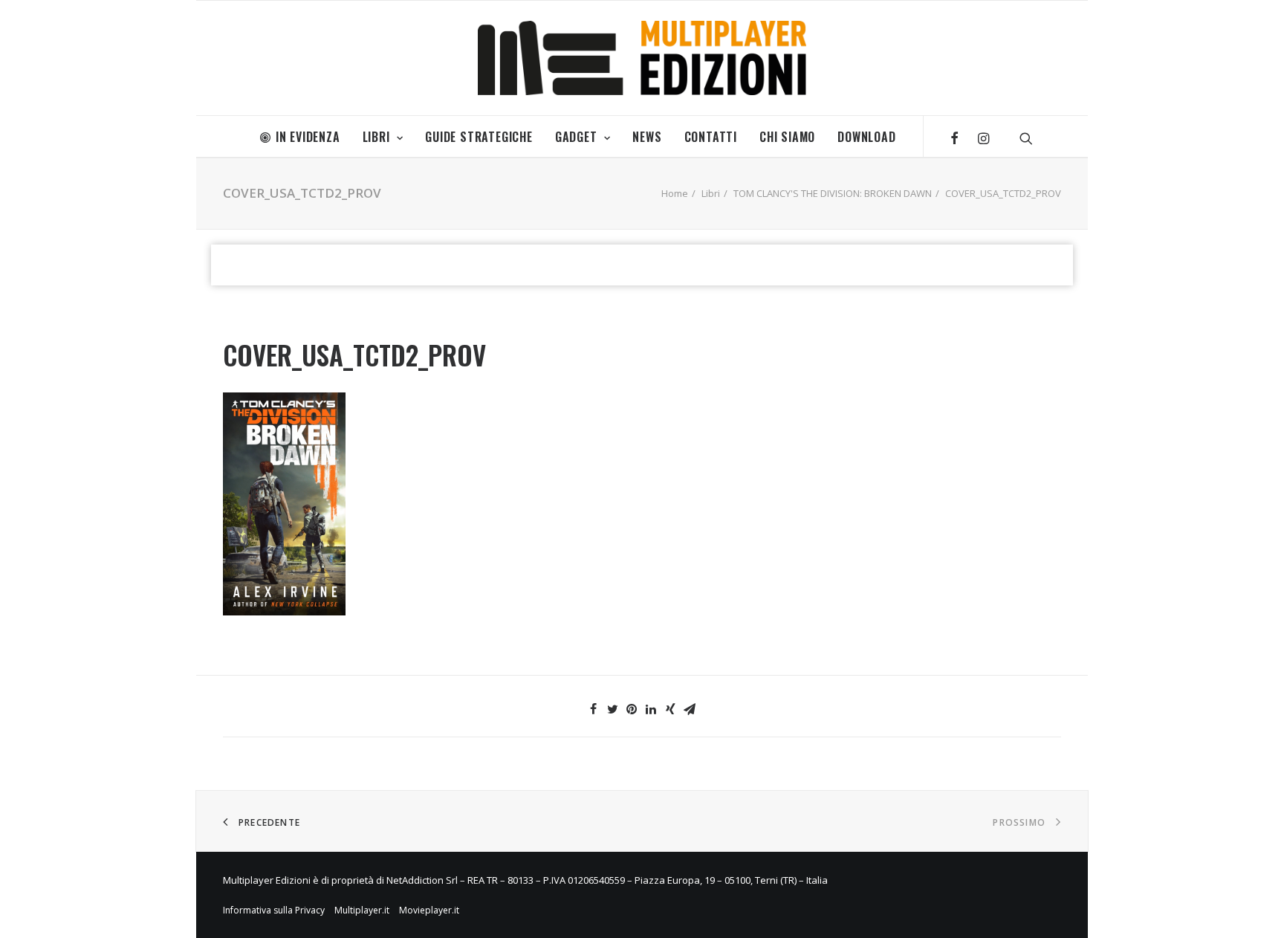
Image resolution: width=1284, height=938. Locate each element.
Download (866, 137)
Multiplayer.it (361, 910)
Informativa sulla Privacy (274, 910)
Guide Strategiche (479, 137)
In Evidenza (308, 137)
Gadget (576, 137)
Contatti (710, 137)
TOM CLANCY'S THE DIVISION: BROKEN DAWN (832, 193)
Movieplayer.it (429, 910)
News (646, 137)
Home (674, 193)
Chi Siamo (787, 137)
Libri (376, 137)
